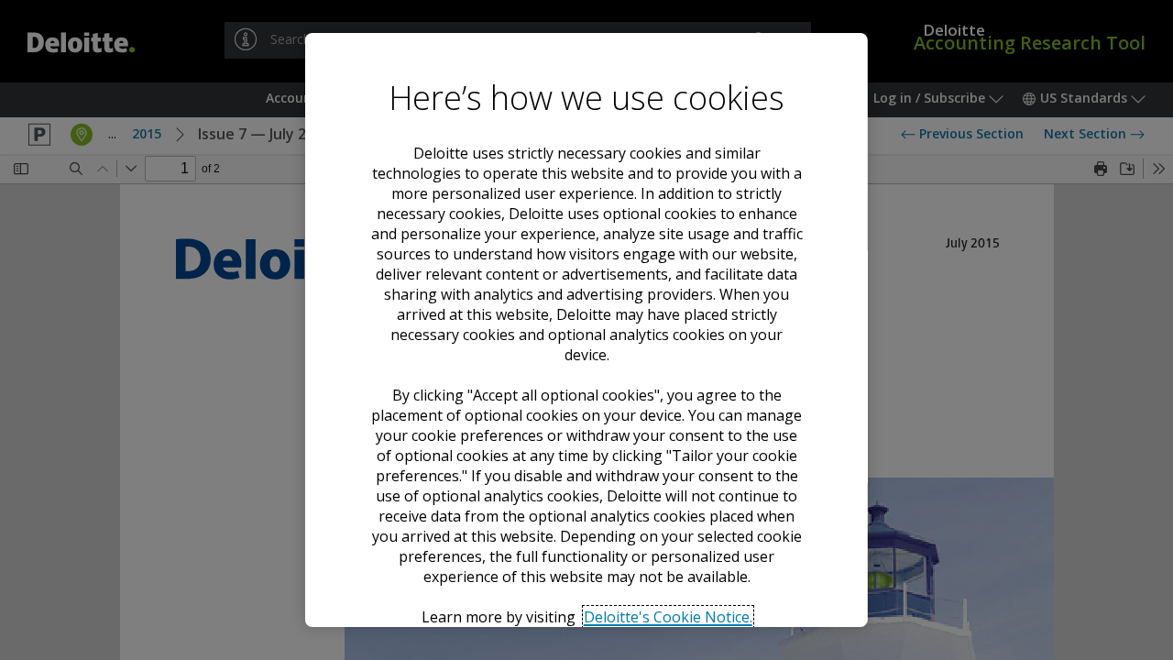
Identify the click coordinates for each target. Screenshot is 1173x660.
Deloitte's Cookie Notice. (667, 617)
